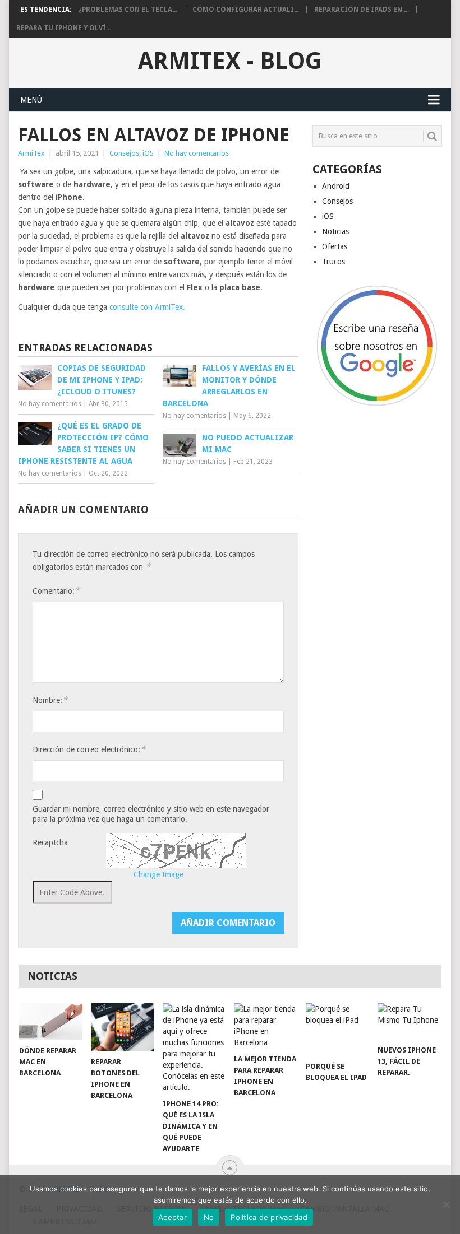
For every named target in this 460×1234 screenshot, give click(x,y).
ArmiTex (31, 153)
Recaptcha (50, 842)
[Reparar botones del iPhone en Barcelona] (122, 1027)
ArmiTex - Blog (230, 61)
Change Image (158, 874)
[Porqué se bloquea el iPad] (337, 1029)
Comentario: (56, 590)
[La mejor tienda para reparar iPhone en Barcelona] (265, 1025)
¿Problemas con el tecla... (128, 9)
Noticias (335, 231)
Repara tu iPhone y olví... (63, 28)
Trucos (333, 261)
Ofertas (334, 246)
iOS (148, 153)
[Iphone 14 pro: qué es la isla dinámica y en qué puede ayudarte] (194, 1048)
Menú (31, 99)
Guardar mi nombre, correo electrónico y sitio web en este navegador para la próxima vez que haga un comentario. (151, 813)
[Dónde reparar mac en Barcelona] (50, 1021)
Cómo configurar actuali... (245, 9)
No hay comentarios (196, 153)
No (209, 1217)
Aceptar (172, 1217)
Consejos (124, 153)
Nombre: (50, 700)
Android (335, 185)
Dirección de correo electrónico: (89, 749)
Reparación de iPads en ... (361, 9)
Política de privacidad (269, 1217)
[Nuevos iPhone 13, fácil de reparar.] (409, 1021)
